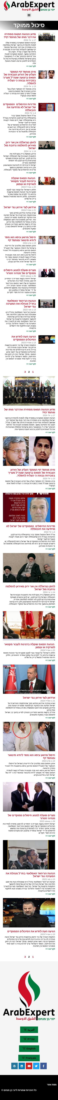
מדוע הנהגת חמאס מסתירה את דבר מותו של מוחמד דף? (20, 36)
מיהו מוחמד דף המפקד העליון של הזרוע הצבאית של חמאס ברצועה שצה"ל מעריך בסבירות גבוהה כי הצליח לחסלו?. (19, 77)
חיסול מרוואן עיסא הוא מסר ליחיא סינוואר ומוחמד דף (20, 239)
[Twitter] (36, 1066)
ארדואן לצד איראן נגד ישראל (20, 207)
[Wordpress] (14, 1066)
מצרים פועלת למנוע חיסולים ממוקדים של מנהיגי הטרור (20, 272)
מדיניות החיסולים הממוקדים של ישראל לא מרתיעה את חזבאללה (19, 107)
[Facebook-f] (43, 1066)
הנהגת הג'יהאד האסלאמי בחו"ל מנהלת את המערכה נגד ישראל (21, 303)
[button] (29, 15)
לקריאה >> (31, 66)
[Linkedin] (22, 1066)
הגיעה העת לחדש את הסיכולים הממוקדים (24, 338)
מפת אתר (52, 1084)
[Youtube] (29, 1066)
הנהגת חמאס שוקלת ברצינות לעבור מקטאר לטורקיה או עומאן (23, 181)
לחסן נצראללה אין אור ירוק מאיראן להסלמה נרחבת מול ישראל (20, 145)
